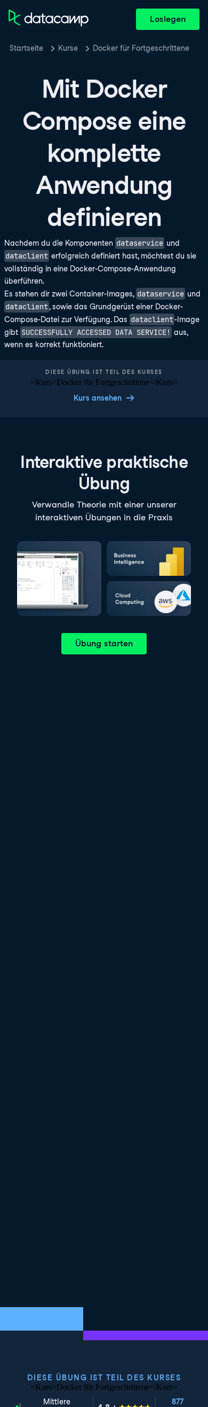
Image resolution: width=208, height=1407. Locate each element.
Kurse (68, 48)
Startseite (26, 48)
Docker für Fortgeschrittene (141, 48)
